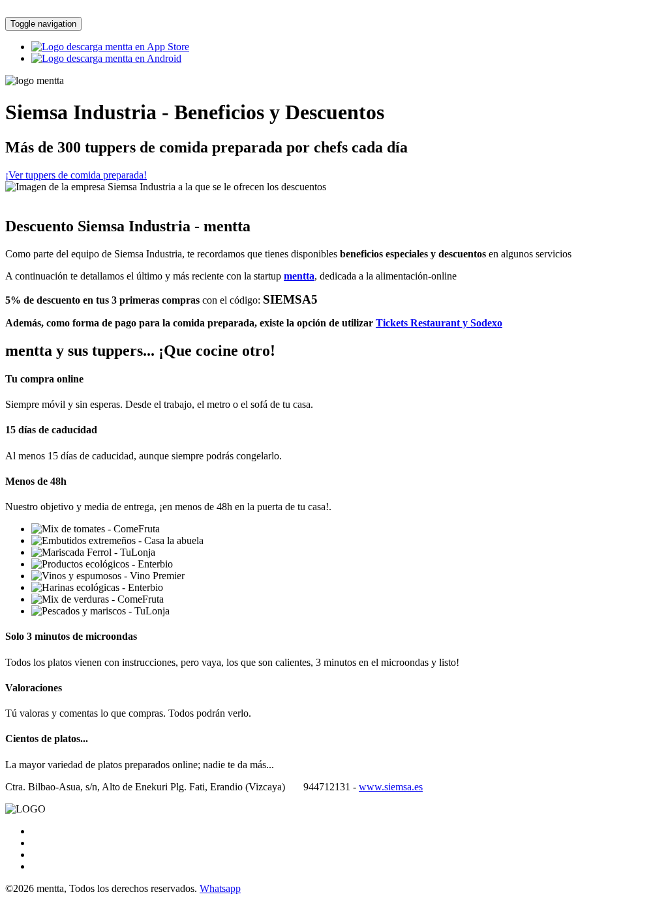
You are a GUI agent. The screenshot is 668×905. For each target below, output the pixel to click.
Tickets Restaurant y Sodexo (439, 322)
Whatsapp (220, 888)
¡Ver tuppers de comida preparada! (76, 174)
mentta (299, 275)
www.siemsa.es (391, 786)
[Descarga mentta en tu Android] (106, 58)
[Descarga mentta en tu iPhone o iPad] (110, 46)
